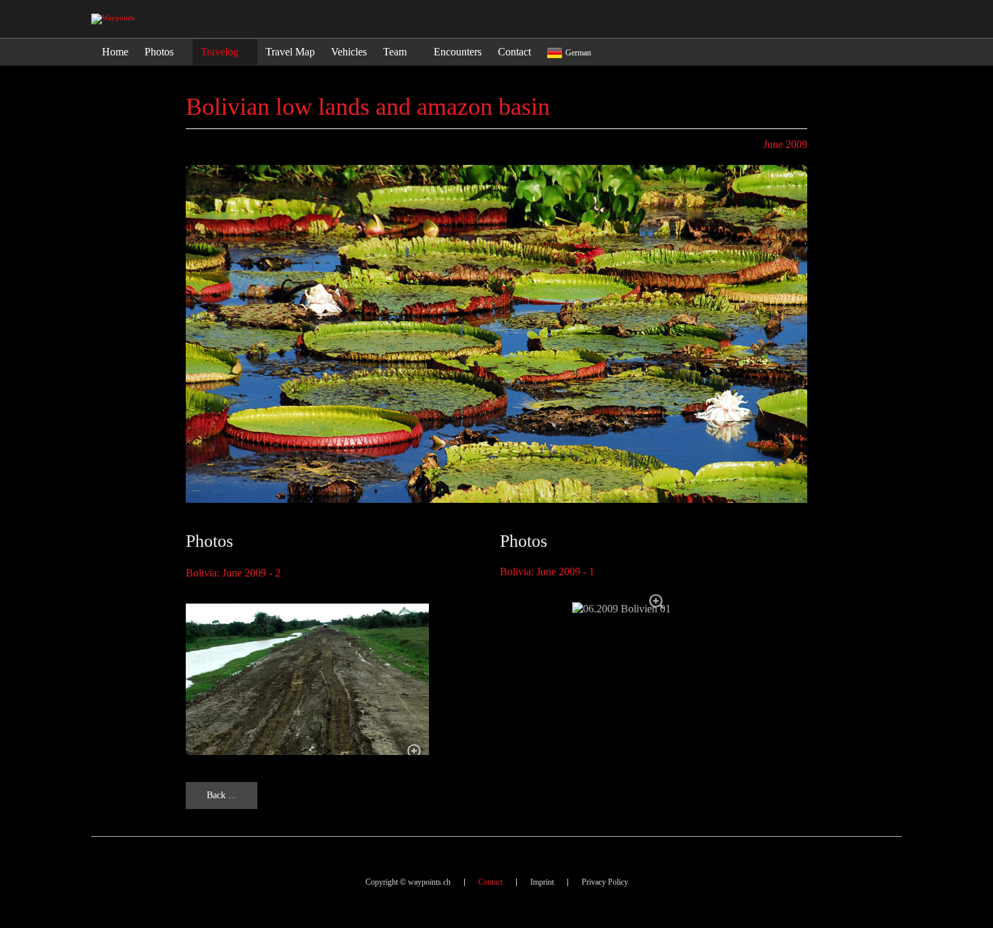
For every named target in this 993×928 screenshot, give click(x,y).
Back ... (221, 795)
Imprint (542, 882)
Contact (490, 882)
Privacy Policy (605, 882)
